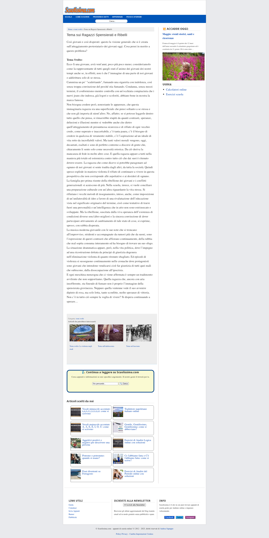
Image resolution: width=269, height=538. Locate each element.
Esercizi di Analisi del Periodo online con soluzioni (136, 473)
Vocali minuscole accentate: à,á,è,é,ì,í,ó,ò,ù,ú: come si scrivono (96, 411)
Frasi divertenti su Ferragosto (91, 472)
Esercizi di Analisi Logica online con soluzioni (138, 441)
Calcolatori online (176, 89)
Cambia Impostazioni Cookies (141, 534)
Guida (71, 504)
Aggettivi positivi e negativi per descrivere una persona (96, 442)
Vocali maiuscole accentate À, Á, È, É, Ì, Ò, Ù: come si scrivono (96, 427)
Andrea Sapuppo (166, 528)
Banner (71, 514)
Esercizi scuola (174, 94)
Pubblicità (73, 517)
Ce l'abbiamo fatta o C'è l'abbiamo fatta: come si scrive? (137, 458)
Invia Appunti (74, 511)
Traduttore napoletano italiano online (136, 410)
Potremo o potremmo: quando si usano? (93, 457)
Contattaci (73, 508)
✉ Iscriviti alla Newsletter (134, 505)
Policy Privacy (122, 534)
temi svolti (80, 318)
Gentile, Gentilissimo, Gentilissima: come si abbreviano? (136, 427)
